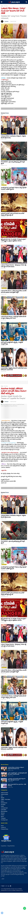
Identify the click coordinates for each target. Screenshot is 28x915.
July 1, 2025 (4, 268)
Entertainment (4, 802)
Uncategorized (4, 819)
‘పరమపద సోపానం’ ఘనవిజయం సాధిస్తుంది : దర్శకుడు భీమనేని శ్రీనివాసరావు (16, 768)
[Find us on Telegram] (10, 886)
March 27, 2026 (4, 165)
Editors (2, 801)
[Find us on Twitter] (4, 886)
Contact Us (3, 827)
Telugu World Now (7, 888)
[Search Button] (26, 2)
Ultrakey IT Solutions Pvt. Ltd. (17, 890)
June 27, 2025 (4, 294)
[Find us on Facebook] (1, 886)
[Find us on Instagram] (6, 886)
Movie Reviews (4, 811)
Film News (6, 5)
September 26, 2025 (5, 596)
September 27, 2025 (5, 570)
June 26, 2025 (4, 345)
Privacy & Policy (4, 829)
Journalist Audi (4, 807)
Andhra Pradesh (4, 792)
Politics (2, 814)
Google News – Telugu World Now (8, 845)
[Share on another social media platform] (14, 109)
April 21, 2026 (4, 139)
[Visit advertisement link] (14, 375)
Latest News (3, 809)
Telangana (3, 818)
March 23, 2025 (13, 21)
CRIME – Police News (5, 799)
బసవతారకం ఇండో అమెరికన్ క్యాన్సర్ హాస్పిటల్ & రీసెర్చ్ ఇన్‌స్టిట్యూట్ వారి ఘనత (16, 779)
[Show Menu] (1, 2)
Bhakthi (2, 797)
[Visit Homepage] (14, 2)
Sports (2, 816)
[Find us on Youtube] (3, 886)
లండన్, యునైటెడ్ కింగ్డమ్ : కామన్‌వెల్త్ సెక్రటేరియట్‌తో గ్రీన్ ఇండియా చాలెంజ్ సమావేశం (17, 773)
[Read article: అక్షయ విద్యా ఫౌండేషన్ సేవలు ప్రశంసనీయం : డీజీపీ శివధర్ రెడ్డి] (4, 786)
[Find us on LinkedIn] (8, 886)
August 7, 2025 (4, 242)
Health (2, 806)
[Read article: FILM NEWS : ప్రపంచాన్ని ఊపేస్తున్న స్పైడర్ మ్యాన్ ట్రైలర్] (14, 151)
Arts (2, 796)
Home (2, 5)
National (3, 813)
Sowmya (6, 21)
